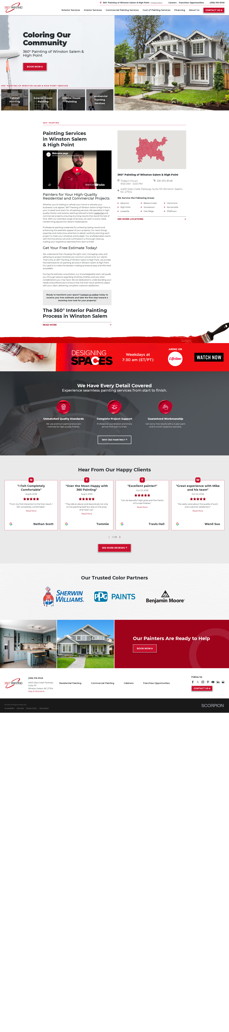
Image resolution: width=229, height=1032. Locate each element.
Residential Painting (70, 683)
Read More (31, 511)
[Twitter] (197, 682)
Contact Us (212, 10)
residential (99, 213)
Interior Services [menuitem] (93, 10)
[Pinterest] (208, 682)
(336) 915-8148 (217, 3)
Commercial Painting (102, 683)
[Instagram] (202, 682)
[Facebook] (192, 682)
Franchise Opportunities (156, 683)
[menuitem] (9, 708)
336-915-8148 (164, 180)
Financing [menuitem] (179, 10)
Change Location (156, 2)
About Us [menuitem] (194, 10)
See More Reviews (113, 548)
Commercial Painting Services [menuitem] (122, 10)
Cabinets (129, 683)
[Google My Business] (223, 682)
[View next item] (120, 537)
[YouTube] (213, 682)
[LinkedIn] (218, 682)
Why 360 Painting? (113, 440)
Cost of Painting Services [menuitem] (156, 10)
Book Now (34, 66)
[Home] (13, 7)
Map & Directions (36, 691)
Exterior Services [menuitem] (71, 10)
